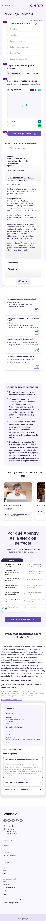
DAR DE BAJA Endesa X (22, 133)
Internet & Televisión (9, 856)
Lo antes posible (15, 74)
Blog (4, 894)
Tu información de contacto (23, 23)
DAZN (8, 732)
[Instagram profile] (17, 820)
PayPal (12, 121)
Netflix (8, 734)
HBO (7, 742)
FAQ (4, 873)
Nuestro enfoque (9, 888)
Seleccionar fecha (33, 74)
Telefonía (6, 862)
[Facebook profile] (5, 820)
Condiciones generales (11, 903)
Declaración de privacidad (12, 900)
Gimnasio (6, 852)
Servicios (6, 884)
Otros (5, 849)
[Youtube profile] (21, 820)
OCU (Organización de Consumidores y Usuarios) (23, 740)
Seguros (6, 846)
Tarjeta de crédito (15, 90)
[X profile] (9, 820)
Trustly (12, 125)
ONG (4, 859)
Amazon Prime (11, 737)
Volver (7, 5)
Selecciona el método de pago (22, 81)
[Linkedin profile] (13, 820)
